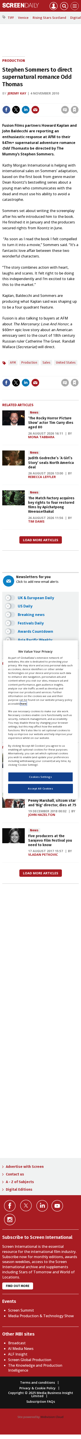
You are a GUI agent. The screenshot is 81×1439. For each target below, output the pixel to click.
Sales (46, 363)
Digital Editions (19, 1189)
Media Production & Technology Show (41, 1315)
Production (13, 60)
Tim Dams (36, 521)
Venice (23, 17)
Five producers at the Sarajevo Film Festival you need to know (50, 840)
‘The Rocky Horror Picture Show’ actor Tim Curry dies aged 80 (50, 422)
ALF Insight (17, 1354)
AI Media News (21, 1348)
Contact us (15, 1174)
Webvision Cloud (51, 1417)
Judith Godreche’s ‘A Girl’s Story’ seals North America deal (51, 462)
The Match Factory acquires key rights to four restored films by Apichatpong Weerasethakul (51, 505)
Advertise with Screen (25, 1166)
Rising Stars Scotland (49, 17)
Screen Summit (21, 1310)
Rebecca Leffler (42, 477)
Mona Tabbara (41, 437)
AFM (13, 363)
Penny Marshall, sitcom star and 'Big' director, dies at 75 (52, 802)
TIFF (11, 17)
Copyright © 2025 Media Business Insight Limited (40, 1394)
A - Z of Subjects (20, 1182)
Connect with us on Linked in (42, 1206)
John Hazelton (41, 815)
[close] (43, 106)
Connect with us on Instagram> (10, 1219)
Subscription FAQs (40, 1401)
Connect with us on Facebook (10, 1206)
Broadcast (17, 1342)
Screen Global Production (29, 1359)
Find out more (17, 1286)
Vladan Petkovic (43, 854)
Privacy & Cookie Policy (37, 1388)
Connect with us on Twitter (26, 1205)
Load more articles (40, 540)
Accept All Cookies (40, 788)
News (34, 412)
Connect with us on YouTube (57, 1206)
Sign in (21, 100)
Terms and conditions (37, 1382)
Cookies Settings (40, 776)
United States (66, 363)
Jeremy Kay (16, 93)
